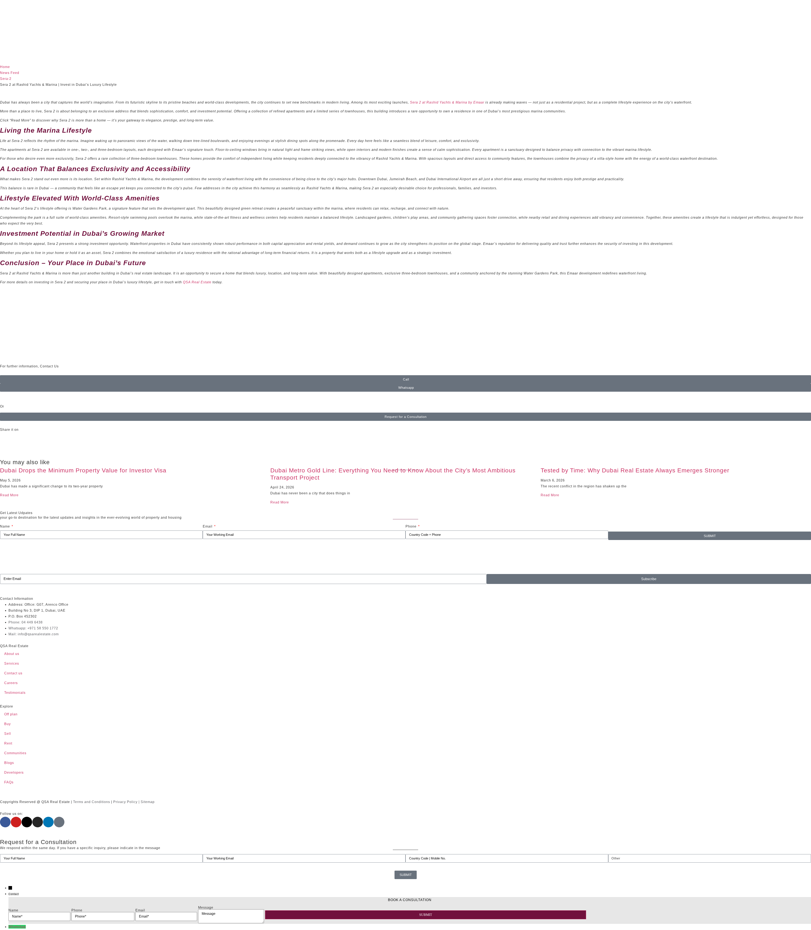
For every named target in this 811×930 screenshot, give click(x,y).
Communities (15, 753)
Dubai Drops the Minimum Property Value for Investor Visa (83, 470)
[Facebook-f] (5, 822)
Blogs (9, 763)
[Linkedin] (48, 822)
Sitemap (148, 802)
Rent (8, 743)
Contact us (13, 673)
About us (11, 654)
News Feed (9, 73)
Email (208, 526)
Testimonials (15, 692)
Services (11, 663)
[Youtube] (16, 822)
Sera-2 (5, 78)
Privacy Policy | (127, 802)
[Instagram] (37, 822)
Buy (7, 724)
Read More (9, 495)
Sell (7, 733)
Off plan (11, 714)
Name (5, 526)
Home (5, 67)
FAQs (9, 782)
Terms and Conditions (91, 802)
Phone (412, 526)
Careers (11, 683)
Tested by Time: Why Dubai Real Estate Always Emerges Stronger (635, 470)
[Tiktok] (59, 822)
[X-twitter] (27, 822)
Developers (14, 772)
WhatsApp (17, 927)
